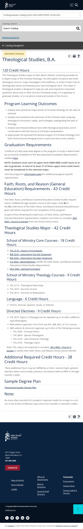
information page (32, 174)
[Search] (78, 28)
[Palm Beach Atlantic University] (13, 436)
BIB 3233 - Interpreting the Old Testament (30, 254)
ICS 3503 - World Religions (23, 261)
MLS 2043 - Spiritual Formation (25, 268)
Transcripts (68, 477)
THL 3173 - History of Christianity (26, 250)
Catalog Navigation (14, 45)
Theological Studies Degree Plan (20, 387)
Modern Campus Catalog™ (67, 526)
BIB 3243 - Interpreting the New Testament (31, 258)
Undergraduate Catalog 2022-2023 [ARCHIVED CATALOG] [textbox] (31, 14)
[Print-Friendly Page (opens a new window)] (74, 56)
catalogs (10, 526)
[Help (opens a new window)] (78, 56)
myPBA (14, 489)
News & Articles (17, 480)
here (15, 158)
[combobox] (41, 15)
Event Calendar (17, 485)
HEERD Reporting (10, 510)
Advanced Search (10, 37)
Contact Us (12, 467)
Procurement (68, 481)
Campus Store (69, 486)
